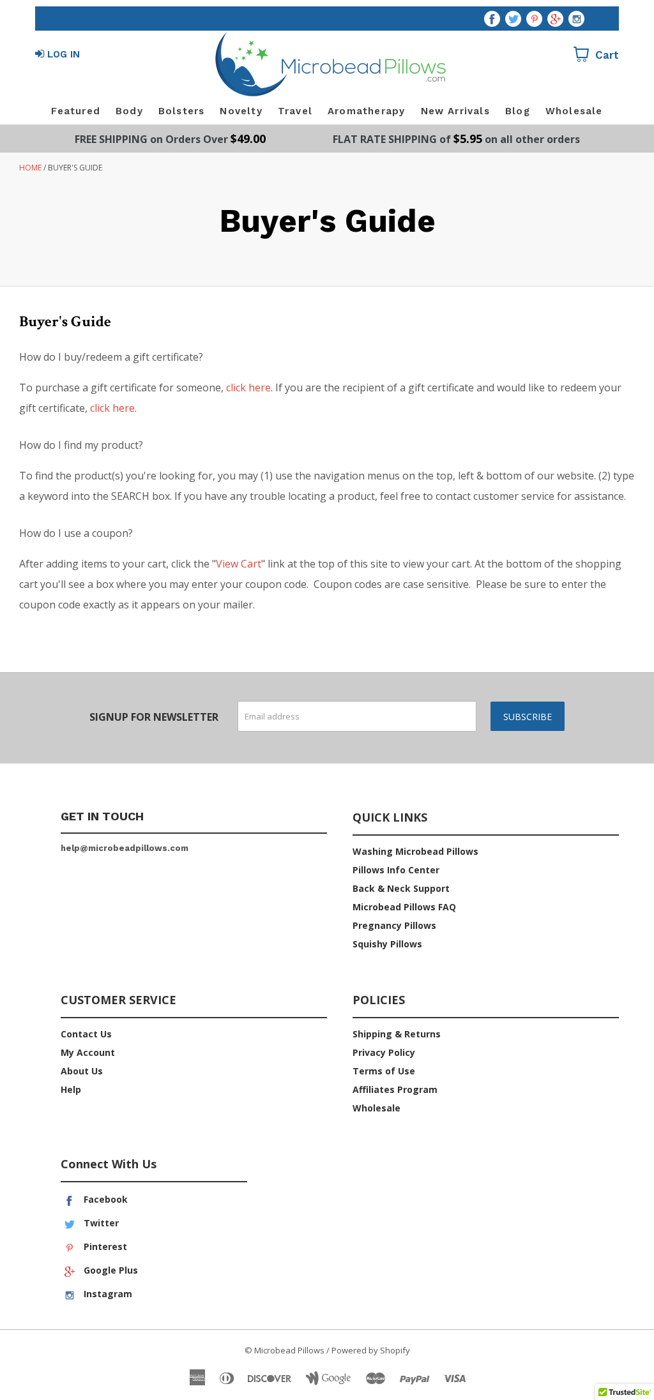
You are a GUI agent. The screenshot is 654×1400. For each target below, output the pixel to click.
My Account (88, 1052)
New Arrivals (455, 111)
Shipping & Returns (397, 1034)
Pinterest (104, 1246)
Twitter (100, 1223)
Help (71, 1089)
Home (30, 167)
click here (248, 387)
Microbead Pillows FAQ (404, 907)
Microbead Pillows (289, 1350)
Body (129, 111)
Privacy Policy (384, 1052)
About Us (82, 1071)
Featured (75, 111)
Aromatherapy (366, 111)
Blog (517, 111)
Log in (63, 54)
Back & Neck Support (401, 888)
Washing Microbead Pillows (415, 851)
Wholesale (574, 111)
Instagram (106, 1294)
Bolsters (181, 111)
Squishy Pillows (387, 944)
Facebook (104, 1199)
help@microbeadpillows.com (124, 848)
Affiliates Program (395, 1089)
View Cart (238, 564)
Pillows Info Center (396, 870)
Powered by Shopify (370, 1350)
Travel (295, 111)
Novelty (241, 111)
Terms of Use (384, 1071)
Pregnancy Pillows (394, 925)
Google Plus (109, 1270)
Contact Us (86, 1034)
